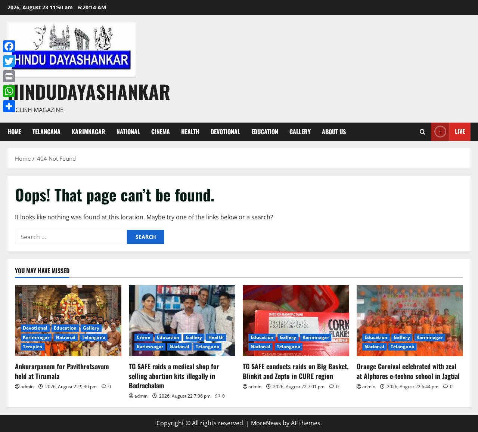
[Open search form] (422, 131)
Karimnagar (88, 131)
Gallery (300, 131)
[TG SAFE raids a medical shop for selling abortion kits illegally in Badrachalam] (182, 320)
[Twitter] (8, 61)
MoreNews (266, 423)
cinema (160, 131)
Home (14, 131)
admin (27, 386)
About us (334, 131)
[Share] (8, 106)
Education (264, 131)
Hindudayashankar (88, 91)
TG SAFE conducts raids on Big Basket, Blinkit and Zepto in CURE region (295, 370)
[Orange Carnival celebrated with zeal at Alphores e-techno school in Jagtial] (410, 320)
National (128, 131)
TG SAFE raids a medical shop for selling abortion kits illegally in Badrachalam (174, 375)
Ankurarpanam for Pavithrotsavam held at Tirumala (62, 370)
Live (460, 131)
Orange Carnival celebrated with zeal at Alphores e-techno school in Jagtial (408, 370)
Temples (32, 346)
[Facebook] (8, 46)
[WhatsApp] (8, 91)
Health (190, 131)
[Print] (8, 76)
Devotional (225, 131)
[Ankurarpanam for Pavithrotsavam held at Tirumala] (68, 320)
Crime (143, 337)
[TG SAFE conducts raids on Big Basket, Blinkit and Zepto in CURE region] (296, 320)
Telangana (46, 131)
